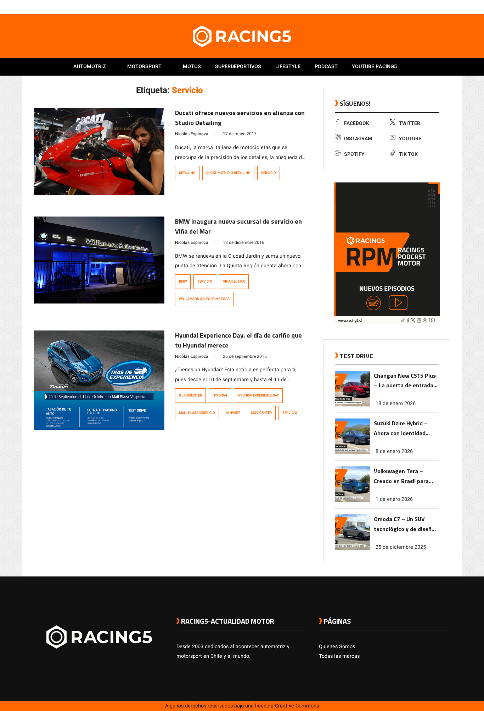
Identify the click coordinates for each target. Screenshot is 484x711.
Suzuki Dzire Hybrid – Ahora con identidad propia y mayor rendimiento (401, 428)
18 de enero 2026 (396, 403)
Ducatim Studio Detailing (228, 172)
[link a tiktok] (446, 7)
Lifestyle (287, 66)
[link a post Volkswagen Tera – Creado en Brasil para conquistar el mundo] (352, 500)
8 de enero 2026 (394, 451)
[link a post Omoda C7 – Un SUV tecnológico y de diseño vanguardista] (352, 548)
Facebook (356, 123)
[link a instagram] (425, 7)
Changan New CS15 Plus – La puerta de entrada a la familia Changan (406, 381)
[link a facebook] (411, 7)
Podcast (326, 66)
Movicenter (261, 412)
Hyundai (220, 395)
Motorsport (144, 66)
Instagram (358, 138)
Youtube (410, 138)
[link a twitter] (418, 7)
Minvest (233, 412)
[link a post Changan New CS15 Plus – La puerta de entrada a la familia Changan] (352, 405)
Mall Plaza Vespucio (197, 412)
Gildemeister (190, 395)
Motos (192, 66)
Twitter (409, 123)
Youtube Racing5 (374, 66)
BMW (183, 281)
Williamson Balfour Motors (204, 298)
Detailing (187, 172)
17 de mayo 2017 (240, 134)
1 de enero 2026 (394, 499)
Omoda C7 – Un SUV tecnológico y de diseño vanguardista (404, 524)
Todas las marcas (339, 656)
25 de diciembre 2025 (401, 547)
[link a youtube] (432, 7)
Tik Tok (408, 154)
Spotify (354, 154)
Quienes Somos (337, 646)
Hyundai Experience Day (258, 395)
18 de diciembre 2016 (243, 242)
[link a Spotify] (439, 7)
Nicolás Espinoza (191, 134)
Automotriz (89, 66)
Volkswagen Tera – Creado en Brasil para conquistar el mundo (401, 476)
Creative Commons (297, 706)
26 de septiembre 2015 (245, 356)
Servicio (268, 172)
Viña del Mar (234, 281)
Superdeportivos (238, 66)
